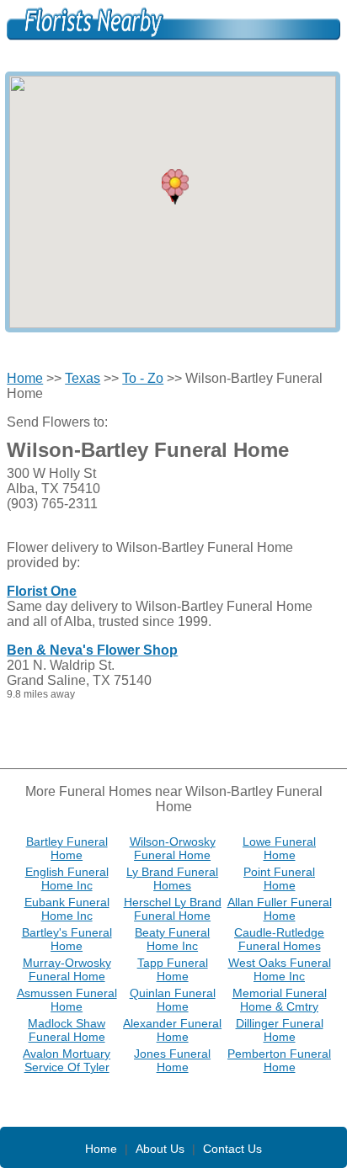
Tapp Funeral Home (172, 969)
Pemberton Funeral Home (279, 1060)
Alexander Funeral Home (172, 1030)
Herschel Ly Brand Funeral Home (173, 908)
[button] (175, 186)
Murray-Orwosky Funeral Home (67, 969)
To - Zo (142, 378)
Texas (82, 378)
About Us (160, 1148)
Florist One (42, 591)
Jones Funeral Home (172, 1060)
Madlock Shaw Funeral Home (66, 1030)
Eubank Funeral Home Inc (66, 908)
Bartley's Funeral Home (67, 939)
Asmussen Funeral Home (67, 999)
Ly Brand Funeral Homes (172, 878)
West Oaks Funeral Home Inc (279, 969)
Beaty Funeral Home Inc (172, 939)
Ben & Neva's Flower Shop (92, 650)
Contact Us (232, 1148)
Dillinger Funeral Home (279, 1030)
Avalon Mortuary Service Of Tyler (66, 1060)
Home (25, 378)
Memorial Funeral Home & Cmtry (279, 999)
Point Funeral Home (279, 878)
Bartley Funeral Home (67, 848)
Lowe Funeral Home (279, 848)
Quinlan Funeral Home (173, 999)
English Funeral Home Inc (67, 878)
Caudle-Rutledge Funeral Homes (279, 939)
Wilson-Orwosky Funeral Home (173, 848)
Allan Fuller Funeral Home (279, 908)
